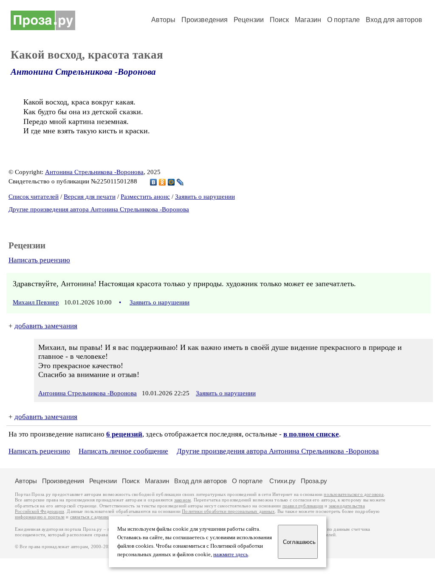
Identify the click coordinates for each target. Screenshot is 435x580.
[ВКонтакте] (153, 182)
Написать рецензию (39, 260)
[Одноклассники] (162, 182)
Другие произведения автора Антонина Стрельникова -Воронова (98, 209)
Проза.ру (314, 480)
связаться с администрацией (100, 517)
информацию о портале (40, 517)
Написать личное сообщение (123, 451)
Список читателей (33, 196)
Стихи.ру (282, 480)
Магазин (308, 19)
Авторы (163, 19)
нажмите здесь (230, 554)
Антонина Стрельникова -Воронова (83, 72)
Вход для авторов (394, 19)
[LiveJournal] (180, 182)
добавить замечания (45, 326)
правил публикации (302, 506)
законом (182, 500)
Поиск (279, 19)
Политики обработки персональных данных (228, 511)
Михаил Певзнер (36, 302)
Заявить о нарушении (205, 196)
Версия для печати (90, 196)
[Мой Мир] (171, 182)
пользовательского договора (354, 494)
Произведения (204, 19)
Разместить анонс (145, 196)
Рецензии (249, 19)
